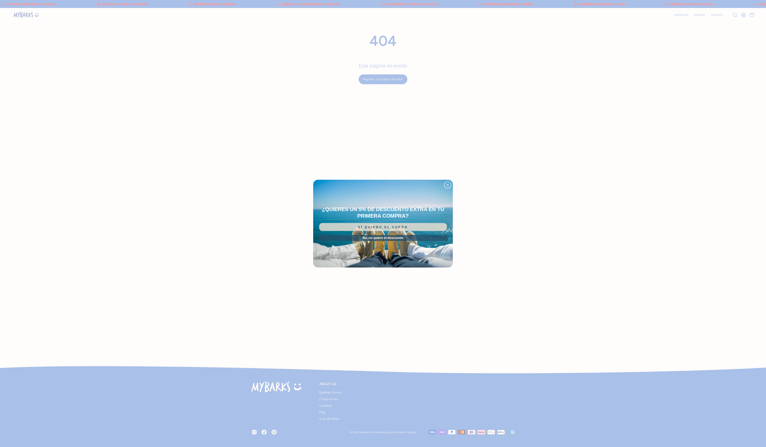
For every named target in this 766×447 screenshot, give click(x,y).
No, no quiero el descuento (383, 238)
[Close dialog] (447, 185)
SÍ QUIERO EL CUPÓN (383, 227)
